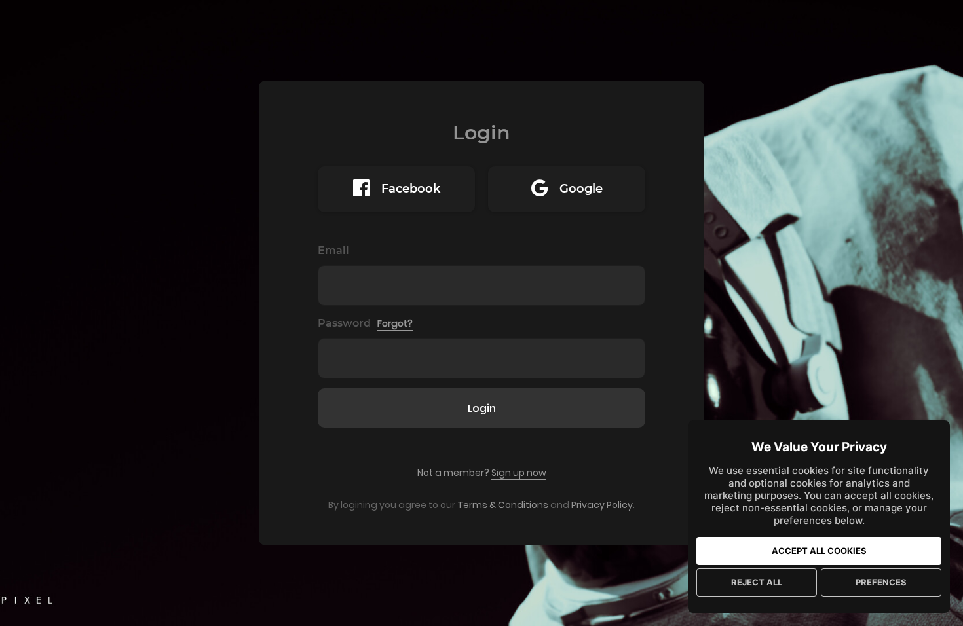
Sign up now (518, 472)
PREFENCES (881, 582)
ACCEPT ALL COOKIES (819, 550)
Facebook (410, 188)
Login (482, 408)
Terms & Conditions (502, 504)
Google (581, 188)
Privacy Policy (602, 504)
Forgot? (395, 323)
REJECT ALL (756, 582)
